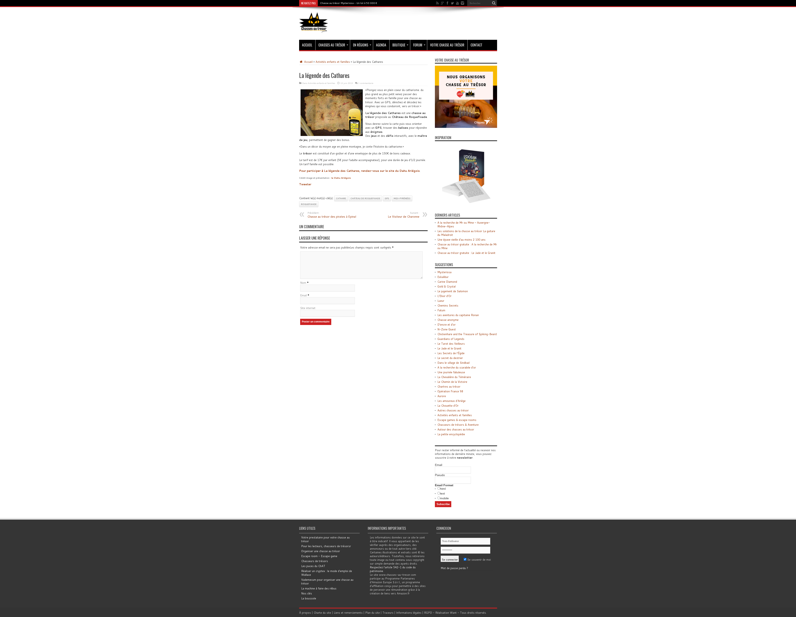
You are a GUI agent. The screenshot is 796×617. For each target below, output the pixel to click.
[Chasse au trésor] (313, 29)
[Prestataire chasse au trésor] (466, 127)
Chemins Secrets (447, 305)
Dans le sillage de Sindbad (453, 363)
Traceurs (387, 613)
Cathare (341, 198)
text (442, 493)
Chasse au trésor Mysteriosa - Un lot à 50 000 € (348, 3)
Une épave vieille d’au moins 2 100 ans (461, 239)
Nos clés (306, 593)
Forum (417, 44)
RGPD (428, 613)
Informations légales (408, 613)
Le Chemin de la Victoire (452, 382)
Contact (476, 44)
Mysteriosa (444, 272)
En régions (360, 44)
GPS (387, 198)
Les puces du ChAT (313, 566)
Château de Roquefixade (365, 198)
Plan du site (372, 613)
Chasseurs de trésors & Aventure (458, 425)
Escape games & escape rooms (456, 420)
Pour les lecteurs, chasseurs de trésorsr (326, 546)
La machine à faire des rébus (318, 588)
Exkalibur (443, 277)
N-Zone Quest (446, 329)
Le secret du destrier (450, 358)
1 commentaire (365, 83)
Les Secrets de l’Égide (451, 353)
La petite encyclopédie (451, 434)
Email (303, 295)
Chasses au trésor (331, 44)
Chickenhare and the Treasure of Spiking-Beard (467, 334)
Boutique (398, 44)
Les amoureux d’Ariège (451, 401)
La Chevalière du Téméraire (454, 377)
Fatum (441, 310)
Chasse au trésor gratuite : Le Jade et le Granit (466, 253)
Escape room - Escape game (319, 556)
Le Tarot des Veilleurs (451, 343)
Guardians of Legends (450, 339)
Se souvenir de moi (478, 559)
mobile (444, 498)
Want (453, 613)
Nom (303, 283)
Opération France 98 (450, 391)
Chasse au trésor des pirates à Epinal (331, 215)
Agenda (381, 44)
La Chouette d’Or (448, 405)
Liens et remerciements (348, 613)
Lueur (440, 301)
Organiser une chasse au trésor (320, 551)
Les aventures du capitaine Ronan (458, 315)
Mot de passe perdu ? (454, 568)
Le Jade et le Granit (449, 348)
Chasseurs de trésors (314, 561)
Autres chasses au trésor (453, 410)
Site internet (307, 308)
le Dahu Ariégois (341, 177)
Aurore (441, 396)
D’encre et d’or (446, 324)
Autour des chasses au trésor (455, 429)
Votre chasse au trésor (447, 44)
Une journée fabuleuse (451, 372)
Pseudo (440, 475)
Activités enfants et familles (332, 62)
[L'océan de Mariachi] (466, 204)
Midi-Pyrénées (402, 198)
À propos (305, 613)
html (443, 488)
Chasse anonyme (448, 320)
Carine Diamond (447, 282)
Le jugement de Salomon (452, 291)
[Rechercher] (494, 3)
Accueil (307, 44)
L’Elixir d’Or (444, 296)
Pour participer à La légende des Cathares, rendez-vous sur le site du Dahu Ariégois (359, 171)
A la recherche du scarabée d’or (456, 367)
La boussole (308, 598)
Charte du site (322, 613)
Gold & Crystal (446, 286)
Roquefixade (309, 204)
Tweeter (305, 184)
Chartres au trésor (448, 386)
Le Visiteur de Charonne (403, 215)
